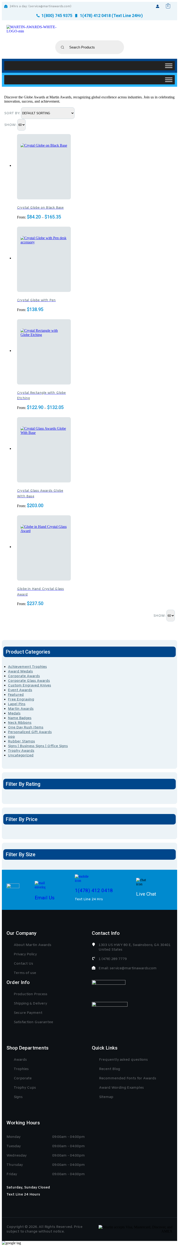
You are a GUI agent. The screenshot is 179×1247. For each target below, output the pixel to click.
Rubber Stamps (21, 741)
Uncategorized (21, 755)
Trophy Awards (21, 750)
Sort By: (12, 113)
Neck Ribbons (19, 722)
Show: (10, 125)
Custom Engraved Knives (29, 685)
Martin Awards (21, 709)
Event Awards (20, 690)
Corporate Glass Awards (29, 681)
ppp (11, 736)
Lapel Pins (16, 704)
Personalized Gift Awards (30, 732)
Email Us (45, 898)
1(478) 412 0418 (94, 890)
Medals (14, 713)
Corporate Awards (24, 676)
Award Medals (20, 671)
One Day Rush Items (25, 727)
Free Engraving (21, 699)
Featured (16, 695)
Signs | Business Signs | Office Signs (38, 746)
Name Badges (19, 718)
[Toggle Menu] (168, 65)
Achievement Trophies (27, 667)
